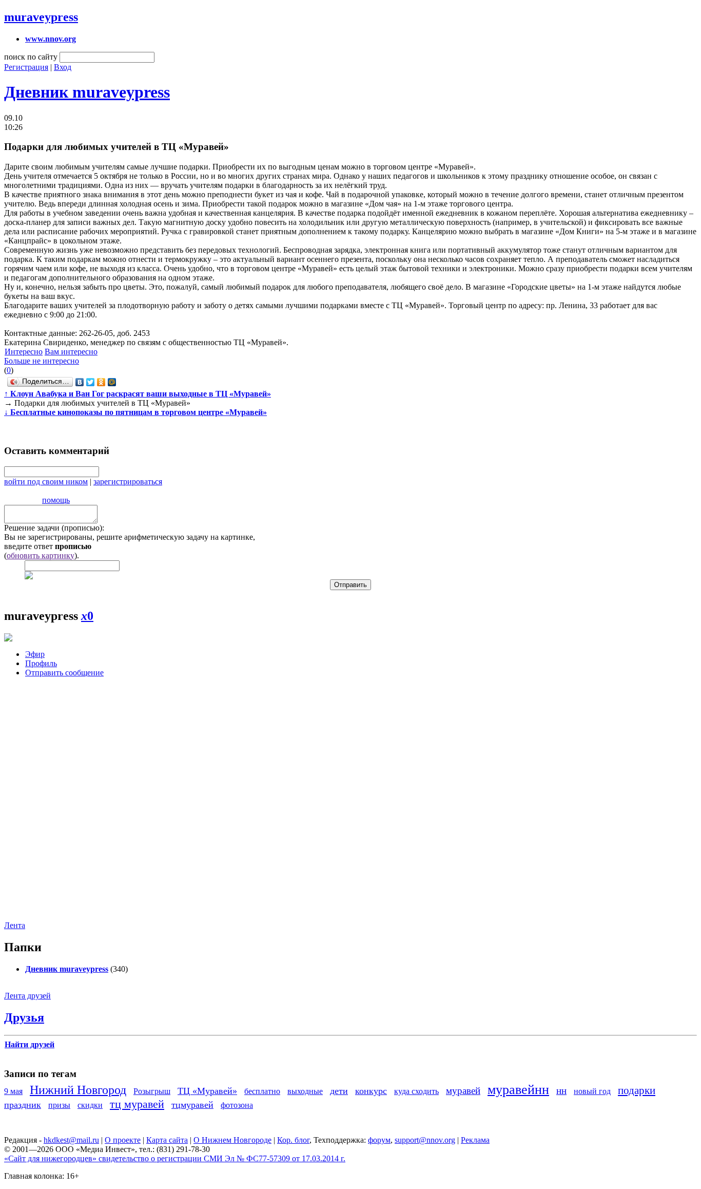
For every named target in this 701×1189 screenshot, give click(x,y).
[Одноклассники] (101, 382)
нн (561, 1090)
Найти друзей (29, 1044)
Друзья (24, 1017)
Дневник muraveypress (87, 92)
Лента (14, 925)
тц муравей (137, 1104)
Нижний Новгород (78, 1090)
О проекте (123, 1140)
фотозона (237, 1105)
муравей (463, 1090)
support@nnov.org (425, 1140)
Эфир (35, 654)
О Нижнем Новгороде (232, 1140)
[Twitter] (90, 382)
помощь (56, 500)
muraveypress (41, 17)
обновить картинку (40, 555)
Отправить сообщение (64, 672)
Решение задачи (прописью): (54, 527)
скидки (90, 1105)
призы (59, 1105)
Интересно (24, 351)
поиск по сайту (30, 56)
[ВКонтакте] (79, 382)
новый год (592, 1091)
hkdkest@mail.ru (71, 1140)
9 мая (13, 1091)
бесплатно (262, 1091)
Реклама (475, 1140)
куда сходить (416, 1091)
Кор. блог (293, 1140)
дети (339, 1091)
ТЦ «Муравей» (207, 1091)
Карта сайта (167, 1140)
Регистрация (26, 67)
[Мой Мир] (112, 382)
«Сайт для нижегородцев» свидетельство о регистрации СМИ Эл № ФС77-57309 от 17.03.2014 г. (174, 1158)
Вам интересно (71, 351)
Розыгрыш (151, 1091)
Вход (62, 67)
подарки (636, 1090)
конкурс (371, 1091)
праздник (22, 1105)
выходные (305, 1091)
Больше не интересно (41, 360)
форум (379, 1140)
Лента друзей (27, 995)
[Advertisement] (65, 807)
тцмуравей (192, 1105)
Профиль (41, 663)
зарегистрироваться (127, 481)
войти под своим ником (46, 481)
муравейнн (518, 1089)
